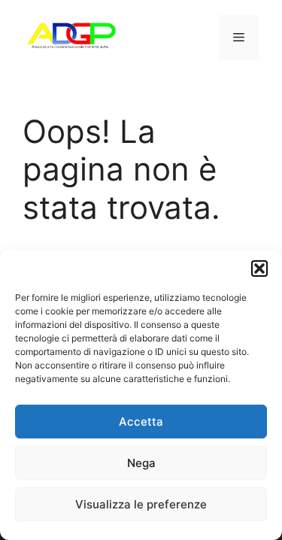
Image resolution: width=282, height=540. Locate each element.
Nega (141, 463)
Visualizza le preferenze (141, 504)
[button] (259, 268)
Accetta (141, 421)
